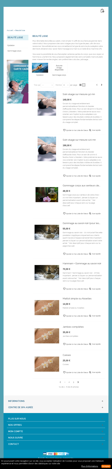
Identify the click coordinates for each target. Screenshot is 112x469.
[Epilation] (40, 68)
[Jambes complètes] (47, 336)
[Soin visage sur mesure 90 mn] (47, 103)
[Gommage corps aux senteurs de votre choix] (47, 194)
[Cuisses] (47, 364)
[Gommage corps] (59, 68)
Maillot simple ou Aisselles (77, 298)
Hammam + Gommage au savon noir (82, 263)
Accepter (106, 466)
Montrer (59, 85)
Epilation (11, 45)
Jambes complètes (73, 326)
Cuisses (67, 355)
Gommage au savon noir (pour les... (81, 223)
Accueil (10, 30)
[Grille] (80, 85)
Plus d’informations (89, 466)
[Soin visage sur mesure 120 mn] (47, 149)
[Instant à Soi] (56, 11)
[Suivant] (101, 85)
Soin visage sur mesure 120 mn (79, 139)
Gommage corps (14, 51)
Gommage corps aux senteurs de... (81, 185)
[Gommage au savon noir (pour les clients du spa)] (47, 232)
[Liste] (83, 85)
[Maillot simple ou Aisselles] (47, 307)
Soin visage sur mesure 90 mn (79, 94)
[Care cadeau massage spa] (17, 81)
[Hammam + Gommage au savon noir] (47, 272)
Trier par (37, 85)
